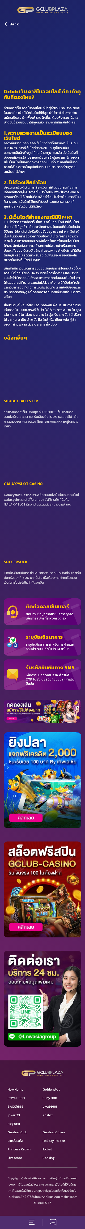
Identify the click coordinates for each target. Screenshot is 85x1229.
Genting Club (17, 1132)
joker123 (14, 1115)
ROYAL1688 (16, 1098)
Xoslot (47, 1115)
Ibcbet (47, 1149)
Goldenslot (51, 1089)
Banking (48, 1157)
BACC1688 (15, 1106)
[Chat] (53, 1222)
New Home (15, 1089)
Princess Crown (19, 1149)
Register (14, 1123)
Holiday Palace (53, 1140)
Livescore (15, 1157)
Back (14, 24)
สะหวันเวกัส (15, 1140)
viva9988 (49, 1106)
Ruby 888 (49, 1098)
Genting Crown (53, 1132)
